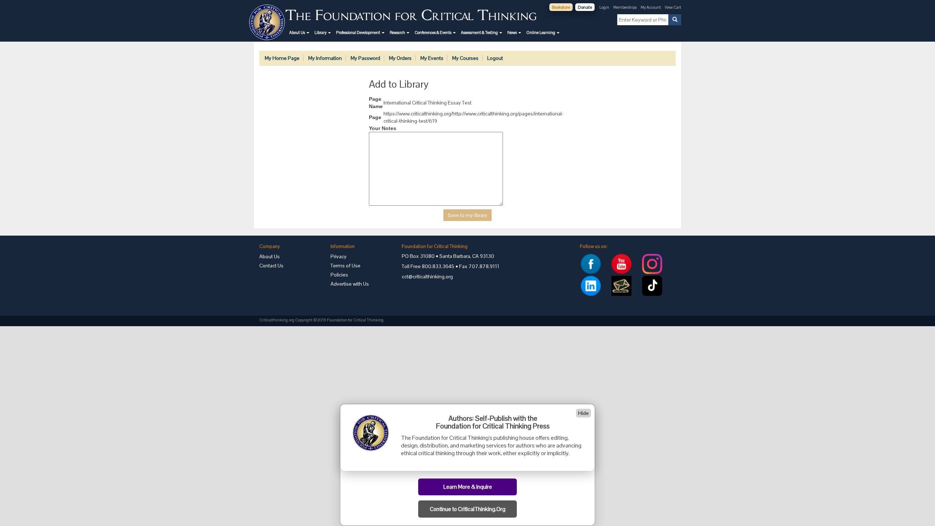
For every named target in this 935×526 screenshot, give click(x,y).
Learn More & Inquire (467, 487)
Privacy (339, 256)
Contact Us (271, 265)
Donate (585, 7)
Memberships (625, 7)
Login (604, 7)
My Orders (400, 58)
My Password (365, 58)
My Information (325, 58)
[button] (299, 32)
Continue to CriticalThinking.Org (467, 509)
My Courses (465, 58)
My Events (431, 58)
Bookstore (561, 7)
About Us (269, 256)
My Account (651, 7)
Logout (495, 58)
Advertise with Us (350, 284)
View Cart (673, 7)
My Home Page (282, 58)
